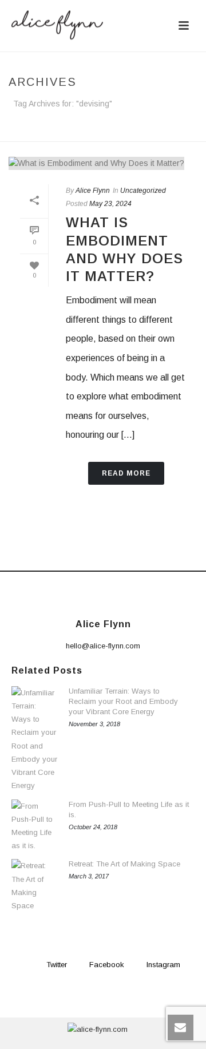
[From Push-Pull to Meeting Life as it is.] (34, 826)
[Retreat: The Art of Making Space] (34, 885)
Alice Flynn (93, 191)
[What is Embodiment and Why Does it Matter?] (103, 163)
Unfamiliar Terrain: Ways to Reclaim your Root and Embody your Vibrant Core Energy (123, 701)
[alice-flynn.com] (98, 1028)
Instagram (163, 964)
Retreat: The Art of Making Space (124, 864)
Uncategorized (143, 191)
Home (82, 133)
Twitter (56, 964)
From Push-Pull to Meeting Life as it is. (129, 809)
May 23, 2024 (110, 204)
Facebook (106, 964)
